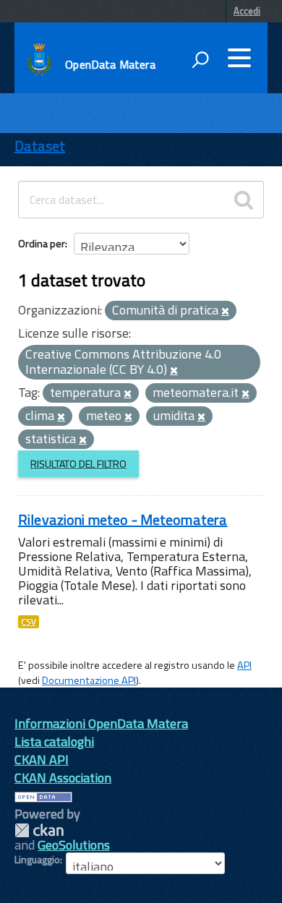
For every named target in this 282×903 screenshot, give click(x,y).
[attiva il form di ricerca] (200, 59)
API (244, 665)
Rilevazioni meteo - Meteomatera (122, 519)
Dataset (39, 145)
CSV (28, 621)
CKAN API (41, 759)
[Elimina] (225, 311)
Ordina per (41, 243)
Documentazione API (89, 680)
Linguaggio (37, 859)
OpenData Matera (110, 64)
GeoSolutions (74, 845)
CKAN (39, 830)
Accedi (247, 11)
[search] (243, 199)
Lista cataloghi (54, 741)
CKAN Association (62, 777)
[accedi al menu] (239, 57)
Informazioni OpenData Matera (101, 723)
